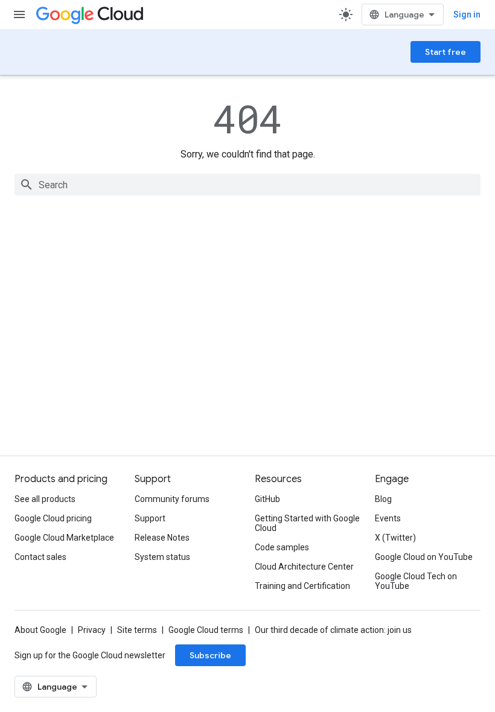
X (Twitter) (395, 537)
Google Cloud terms (205, 630)
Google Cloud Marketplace (64, 537)
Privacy (92, 630)
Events (388, 518)
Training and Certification (302, 586)
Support (150, 518)
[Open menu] (19, 14)
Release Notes (162, 537)
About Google (40, 630)
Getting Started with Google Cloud (307, 523)
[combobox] (247, 184)
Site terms (137, 630)
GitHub (267, 499)
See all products (44, 499)
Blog (383, 499)
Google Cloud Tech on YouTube (416, 581)
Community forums (172, 499)
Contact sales (40, 557)
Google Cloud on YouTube (424, 557)
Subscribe (210, 655)
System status (162, 557)
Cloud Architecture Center (304, 566)
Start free (445, 51)
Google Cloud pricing (53, 518)
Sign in (467, 14)
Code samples (282, 547)
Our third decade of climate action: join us (333, 630)
